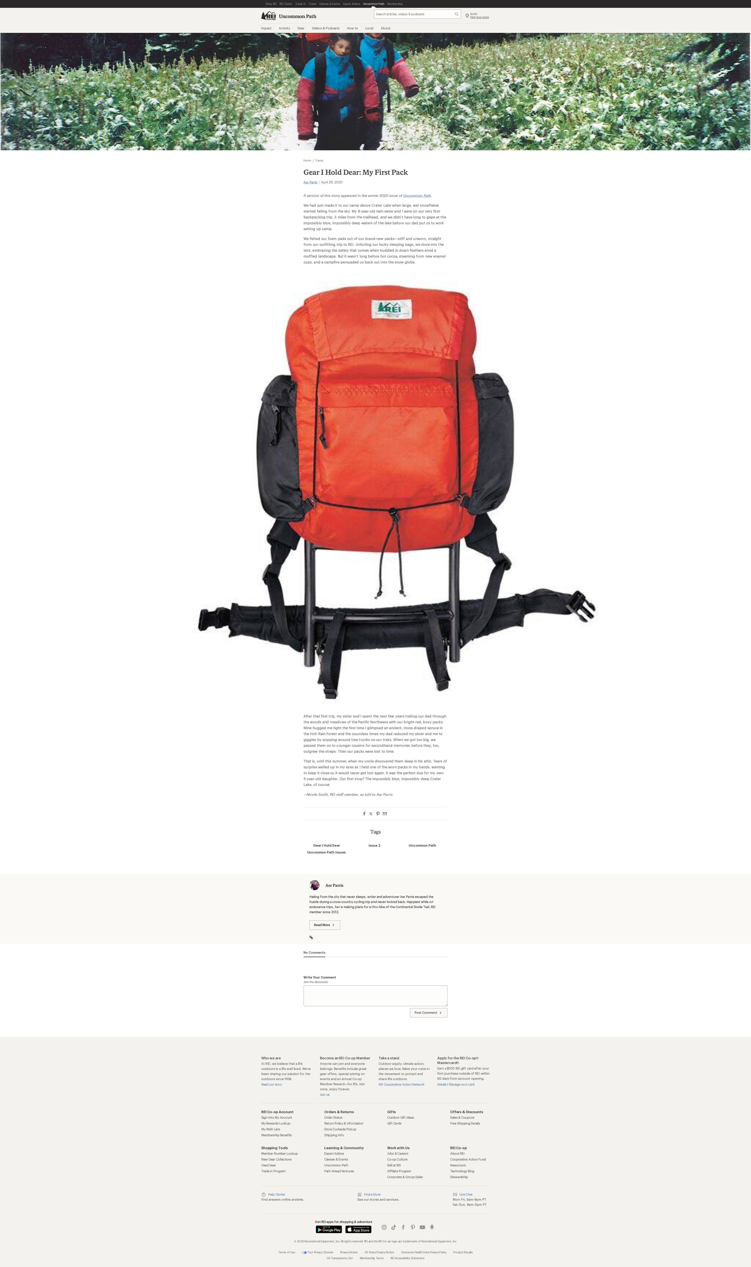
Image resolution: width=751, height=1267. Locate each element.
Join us (325, 1094)
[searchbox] (417, 14)
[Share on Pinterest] (378, 813)
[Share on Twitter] (371, 814)
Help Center (276, 1194)
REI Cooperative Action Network (401, 1084)
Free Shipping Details (465, 1123)
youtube (422, 1227)
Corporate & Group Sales (405, 1177)
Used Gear (268, 1165)
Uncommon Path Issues (326, 852)
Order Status (333, 1117)
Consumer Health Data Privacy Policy (423, 1252)
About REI (457, 1153)
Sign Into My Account (276, 1117)
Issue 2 (374, 845)
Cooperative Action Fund (468, 1159)
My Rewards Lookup (275, 1123)
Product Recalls (463, 1252)
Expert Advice (334, 1153)
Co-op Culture (397, 1159)
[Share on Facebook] (364, 813)
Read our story (271, 1084)
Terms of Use (286, 1252)
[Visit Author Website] (313, 938)
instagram (384, 1227)
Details (442, 1084)
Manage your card (461, 1084)
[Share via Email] (384, 813)
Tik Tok (394, 1227)
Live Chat (466, 1194)
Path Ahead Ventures (339, 1171)
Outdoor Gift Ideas (400, 1117)
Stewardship (459, 1177)
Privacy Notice (349, 1252)
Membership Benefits (276, 1135)
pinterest (413, 1227)
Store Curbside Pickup (340, 1129)
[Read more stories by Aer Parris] (314, 885)
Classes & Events (336, 1159)
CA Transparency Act (340, 1258)
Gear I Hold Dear (326, 845)
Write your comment (320, 977)
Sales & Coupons (462, 1117)
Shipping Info (334, 1135)
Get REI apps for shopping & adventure (343, 1222)
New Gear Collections (276, 1159)
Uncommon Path (297, 16)
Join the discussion (316, 982)
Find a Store (372, 1194)
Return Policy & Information (343, 1123)
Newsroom (458, 1165)
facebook (403, 1227)
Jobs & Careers (397, 1153)
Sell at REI (394, 1165)
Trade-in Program (273, 1171)
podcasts (432, 1227)
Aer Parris (310, 182)
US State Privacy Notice (379, 1252)
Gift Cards (394, 1123)
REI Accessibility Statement (407, 1258)
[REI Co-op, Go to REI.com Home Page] (268, 15)
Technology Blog (462, 1171)
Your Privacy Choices (320, 1252)
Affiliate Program (399, 1171)
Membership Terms (372, 1258)
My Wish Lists (270, 1129)
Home (307, 160)
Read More (322, 925)
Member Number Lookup (279, 1153)
